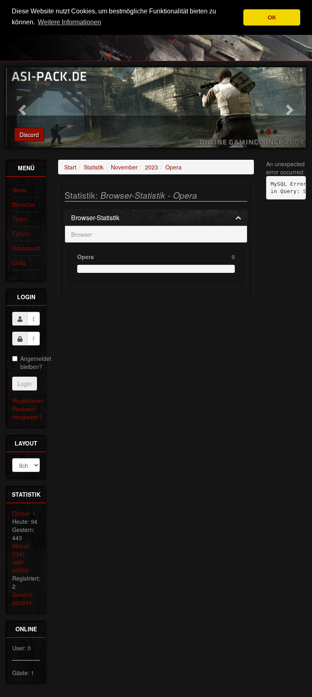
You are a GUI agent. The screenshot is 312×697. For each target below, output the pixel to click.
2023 (151, 167)
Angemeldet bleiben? (30, 362)
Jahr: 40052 (20, 566)
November (124, 167)
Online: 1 (23, 513)
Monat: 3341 (21, 550)
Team (19, 219)
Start (70, 167)
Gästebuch (26, 248)
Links (19, 263)
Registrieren (27, 401)
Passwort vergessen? (27, 413)
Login (24, 384)
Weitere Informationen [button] (69, 22)
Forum (20, 233)
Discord (29, 135)
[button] (21, 107)
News (19, 190)
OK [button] (272, 17)
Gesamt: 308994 (23, 598)
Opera (173, 167)
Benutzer (23, 204)
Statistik (94, 167)
